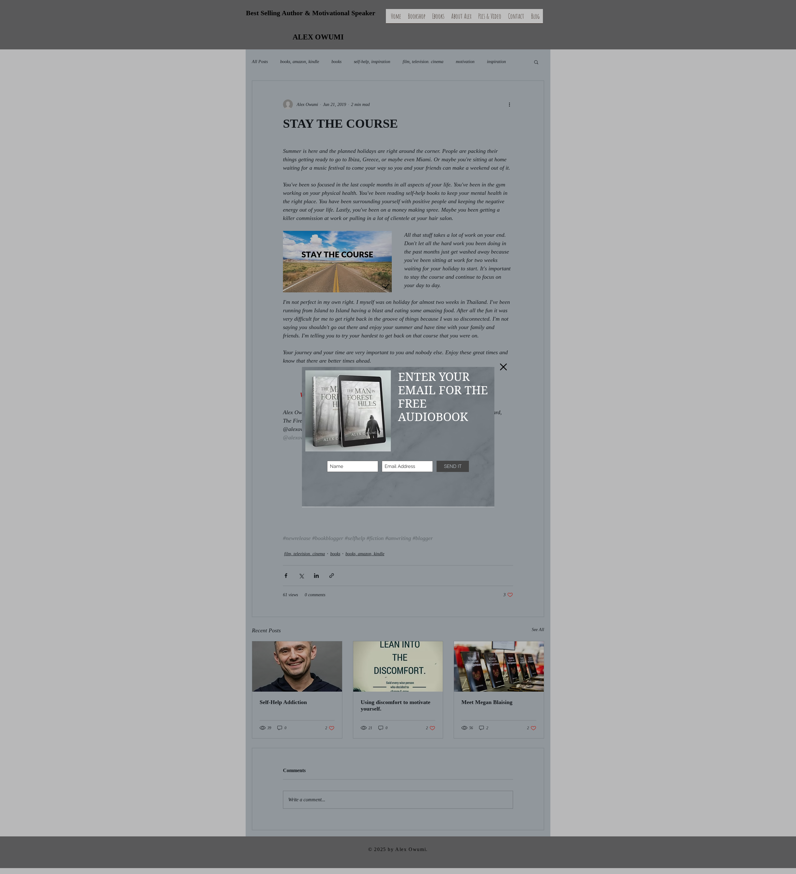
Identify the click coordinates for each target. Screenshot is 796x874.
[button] (503, 367)
